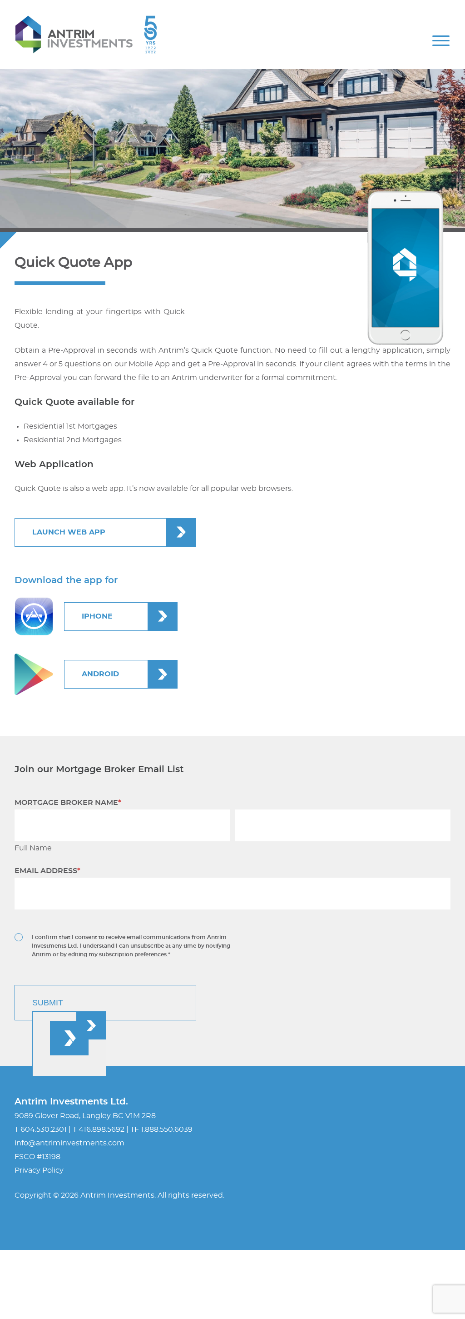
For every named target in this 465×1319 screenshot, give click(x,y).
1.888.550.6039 (167, 1129)
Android (100, 674)
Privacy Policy (39, 1170)
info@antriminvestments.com (69, 1143)
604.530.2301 (43, 1129)
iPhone (97, 616)
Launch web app (68, 532)
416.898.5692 (101, 1129)
